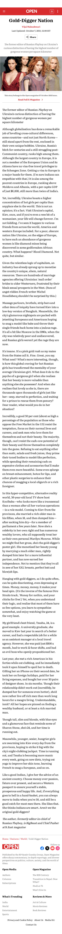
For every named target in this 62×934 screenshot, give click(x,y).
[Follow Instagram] (58, 848)
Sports (5, 914)
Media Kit (50, 920)
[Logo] (31, 11)
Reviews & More (42, 896)
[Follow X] (47, 848)
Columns (6, 878)
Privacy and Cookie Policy (20, 920)
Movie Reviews (40, 906)
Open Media (9, 869)
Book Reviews (39, 910)
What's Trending (12, 896)
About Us (38, 920)
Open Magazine (42, 869)
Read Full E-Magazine (29, 99)
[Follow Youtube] (52, 848)
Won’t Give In (39, 889)
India (5, 902)
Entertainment (9, 910)
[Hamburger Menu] (4, 11)
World (5, 906)
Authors (6, 874)
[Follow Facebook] (42, 848)
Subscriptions (9, 883)
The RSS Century (41, 874)
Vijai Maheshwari (31, 26)
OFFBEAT (52, 11)
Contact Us (31, 924)
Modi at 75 (38, 885)
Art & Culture (39, 902)
